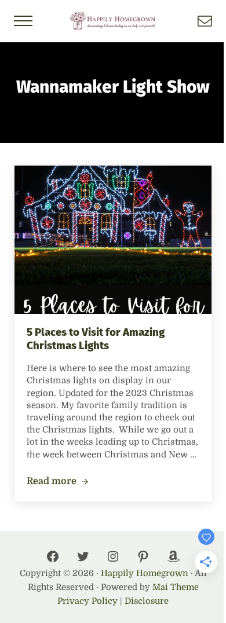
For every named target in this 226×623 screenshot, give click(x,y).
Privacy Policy (87, 601)
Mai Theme (175, 587)
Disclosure (147, 601)
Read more (57, 482)
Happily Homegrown (144, 573)
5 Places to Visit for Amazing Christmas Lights (96, 339)
